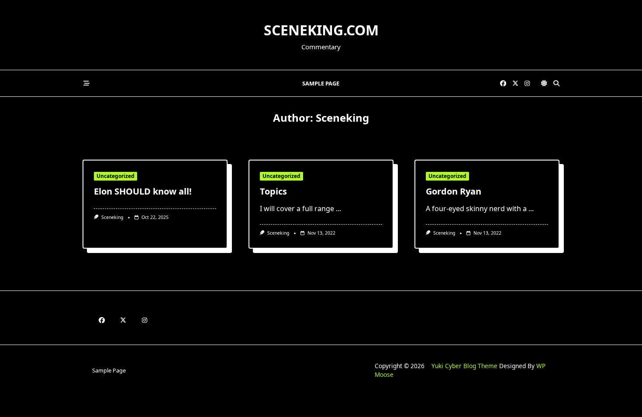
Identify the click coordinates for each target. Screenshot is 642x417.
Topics (273, 191)
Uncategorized (116, 176)
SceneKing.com (321, 30)
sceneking (112, 217)
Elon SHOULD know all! (143, 191)
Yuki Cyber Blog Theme (464, 366)
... (338, 208)
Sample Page (320, 83)
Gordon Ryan (453, 191)
